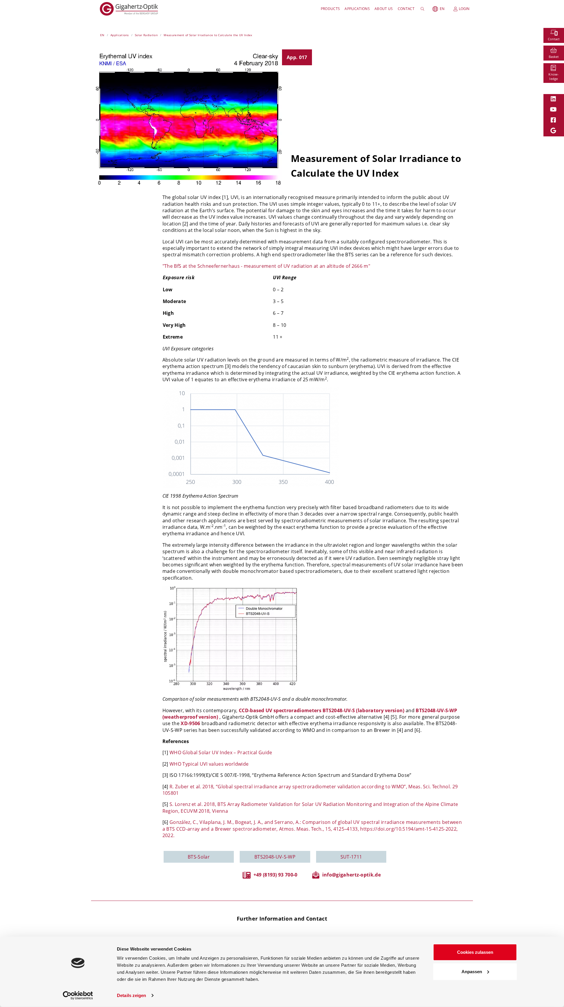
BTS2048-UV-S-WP (275, 857)
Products (330, 8)
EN (442, 8)
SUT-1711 (351, 857)
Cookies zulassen (475, 952)
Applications (357, 8)
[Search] (423, 9)
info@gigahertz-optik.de (351, 874)
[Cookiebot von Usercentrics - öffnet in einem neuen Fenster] (78, 995)
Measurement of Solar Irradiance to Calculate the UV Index (208, 35)
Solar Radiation (146, 35)
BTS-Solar (199, 857)
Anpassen (471, 971)
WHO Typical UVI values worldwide (209, 764)
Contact (406, 8)
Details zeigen (131, 995)
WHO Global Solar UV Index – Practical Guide (220, 752)
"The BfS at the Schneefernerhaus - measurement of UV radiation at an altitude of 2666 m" (266, 266)
